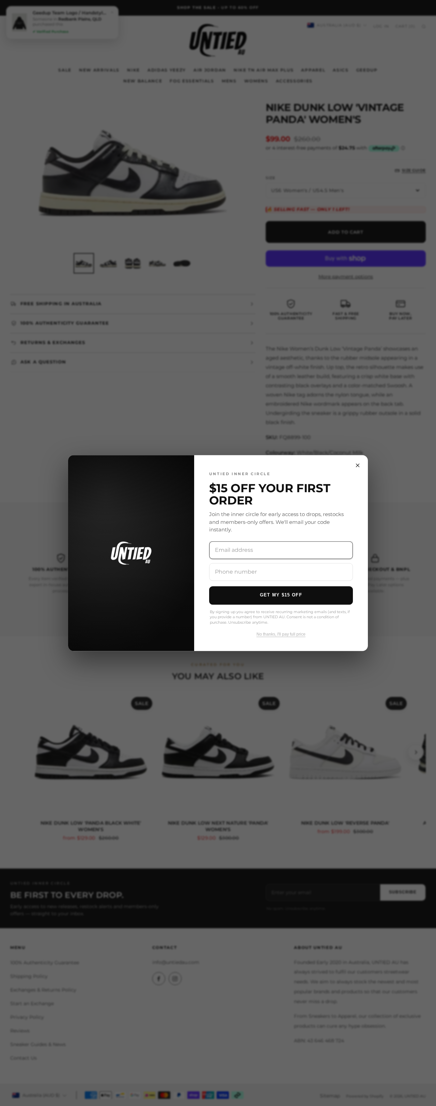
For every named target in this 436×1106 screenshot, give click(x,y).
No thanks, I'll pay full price (281, 634)
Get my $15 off (281, 594)
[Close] (358, 465)
